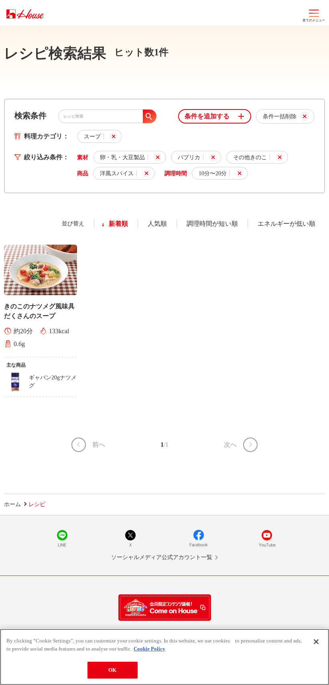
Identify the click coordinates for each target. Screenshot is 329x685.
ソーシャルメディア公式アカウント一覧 (161, 557)
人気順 (157, 223)
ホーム (12, 504)
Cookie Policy (149, 649)
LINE (62, 538)
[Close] (316, 642)
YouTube (267, 538)
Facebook (198, 538)
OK (112, 670)
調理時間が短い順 (212, 223)
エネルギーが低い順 (286, 223)
